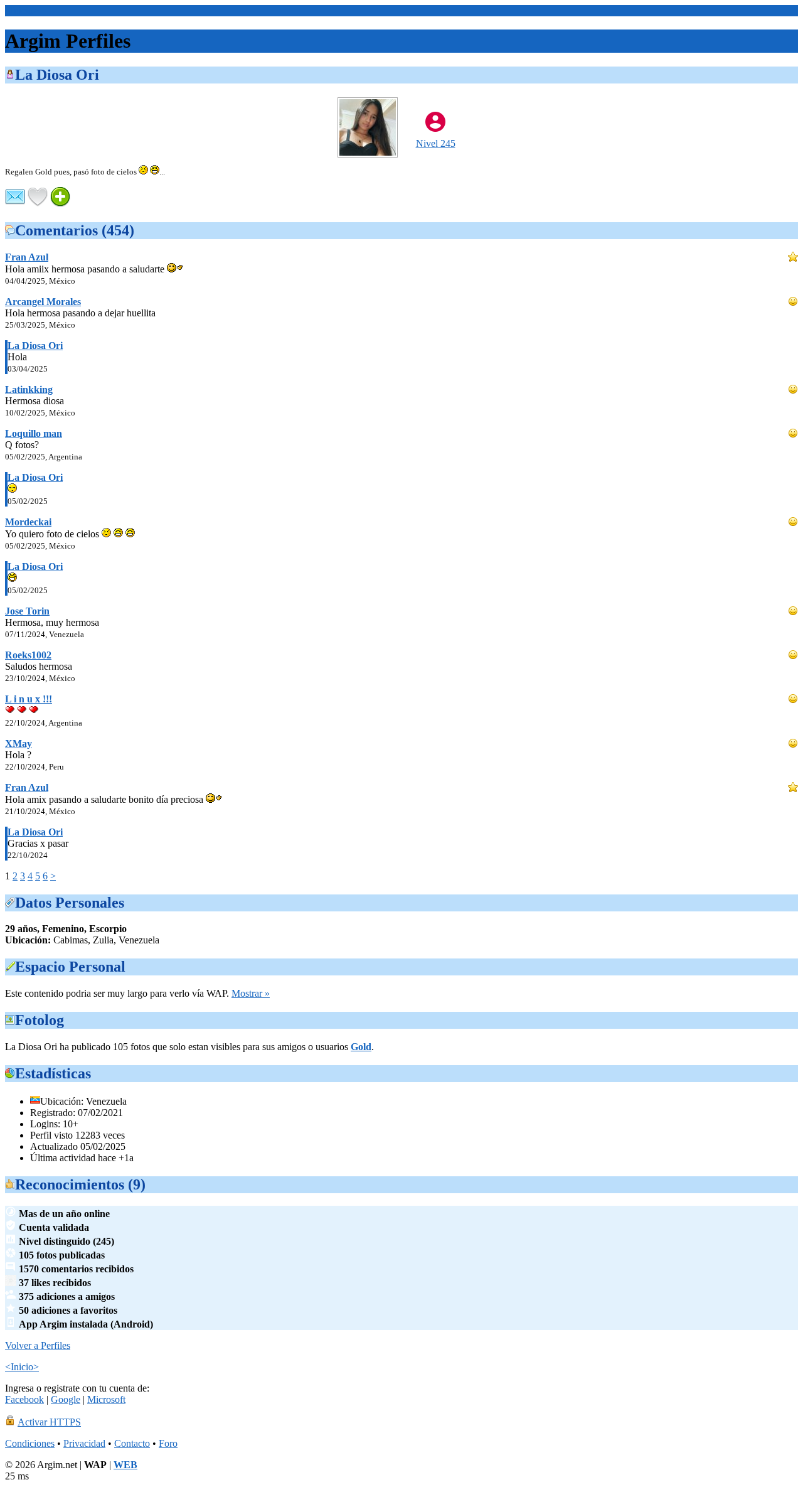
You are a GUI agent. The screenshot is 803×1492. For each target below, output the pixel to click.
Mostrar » (250, 993)
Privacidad (84, 1443)
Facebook (24, 1399)
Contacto (132, 1443)
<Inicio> (22, 10)
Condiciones (30, 1443)
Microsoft (106, 1399)
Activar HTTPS (49, 1422)
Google (65, 1399)
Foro (168, 1443)
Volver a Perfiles (37, 1345)
